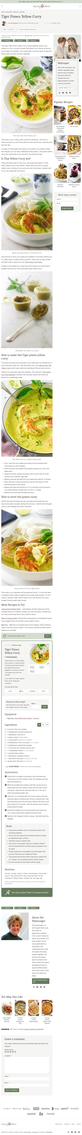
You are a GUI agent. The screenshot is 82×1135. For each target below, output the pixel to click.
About (73, 1124)
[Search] (80, 6)
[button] (45, 23)
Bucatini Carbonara (60, 185)
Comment (32, 691)
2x (43, 725)
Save (10, 691)
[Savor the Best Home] (41, 6)
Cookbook (67, 1124)
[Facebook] (41, 987)
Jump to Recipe (9, 29)
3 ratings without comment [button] (33, 1029)
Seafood (22, 11)
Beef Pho (4, 625)
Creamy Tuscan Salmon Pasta (34, 1019)
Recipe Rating (8, 1049)
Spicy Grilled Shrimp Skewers (7, 1019)
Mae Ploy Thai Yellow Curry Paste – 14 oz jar (23, 718)
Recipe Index (8, 11)
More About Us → (66, 88)
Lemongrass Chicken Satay (11, 609)
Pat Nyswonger (13, 23)
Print (44, 691)
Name (6, 1076)
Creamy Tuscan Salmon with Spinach (47, 1020)
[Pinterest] (44, 987)
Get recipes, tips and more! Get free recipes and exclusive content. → (41, 1)
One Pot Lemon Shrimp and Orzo (20, 1020)
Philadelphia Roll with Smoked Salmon (60, 158)
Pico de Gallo (74, 126)
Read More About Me (40, 981)
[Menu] (2, 6)
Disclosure (35, 1132)
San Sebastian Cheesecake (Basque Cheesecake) (60, 129)
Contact (79, 1124)
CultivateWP (49, 1132)
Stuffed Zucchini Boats (74, 157)
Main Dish (16, 11)
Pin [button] (22, 691)
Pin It (48, 636)
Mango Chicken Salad (9, 618)
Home (2, 11)
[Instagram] (34, 987)
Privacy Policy (27, 1132)
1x (39, 725)
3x (47, 725)
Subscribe (66, 208)
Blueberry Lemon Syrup (74, 185)
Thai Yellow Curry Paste (33, 262)
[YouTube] (37, 987)
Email (33, 703)
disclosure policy (28, 35)
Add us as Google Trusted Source (28, 29)
